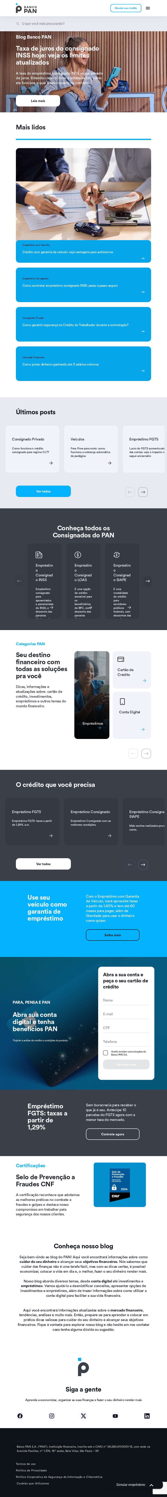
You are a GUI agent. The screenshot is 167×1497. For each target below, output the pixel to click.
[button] (134, 1485)
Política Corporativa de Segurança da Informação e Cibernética (59, 1477)
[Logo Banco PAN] (26, 8)
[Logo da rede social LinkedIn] (147, 1416)
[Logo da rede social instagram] (52, 1416)
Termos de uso (26, 1464)
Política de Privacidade (31, 1470)
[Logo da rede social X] (83, 1416)
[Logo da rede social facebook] (20, 1416)
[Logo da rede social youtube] (115, 1416)
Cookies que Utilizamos (33, 1483)
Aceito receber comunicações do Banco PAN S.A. (128, 1053)
